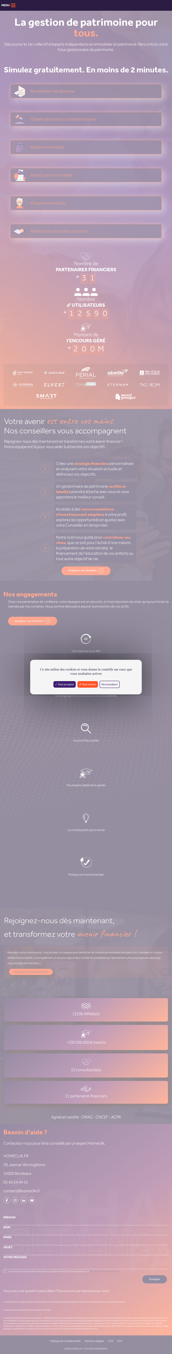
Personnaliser (110, 684)
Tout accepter (65, 684)
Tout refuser (88, 684)
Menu (5, 5)
